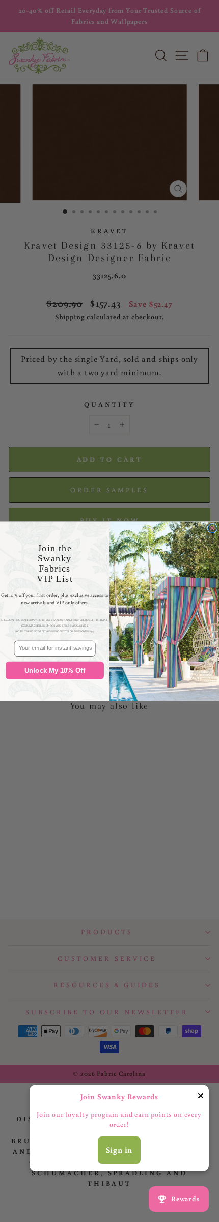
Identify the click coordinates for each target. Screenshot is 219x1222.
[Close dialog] (212, 528)
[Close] (201, 1098)
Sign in (119, 1150)
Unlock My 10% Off (54, 670)
